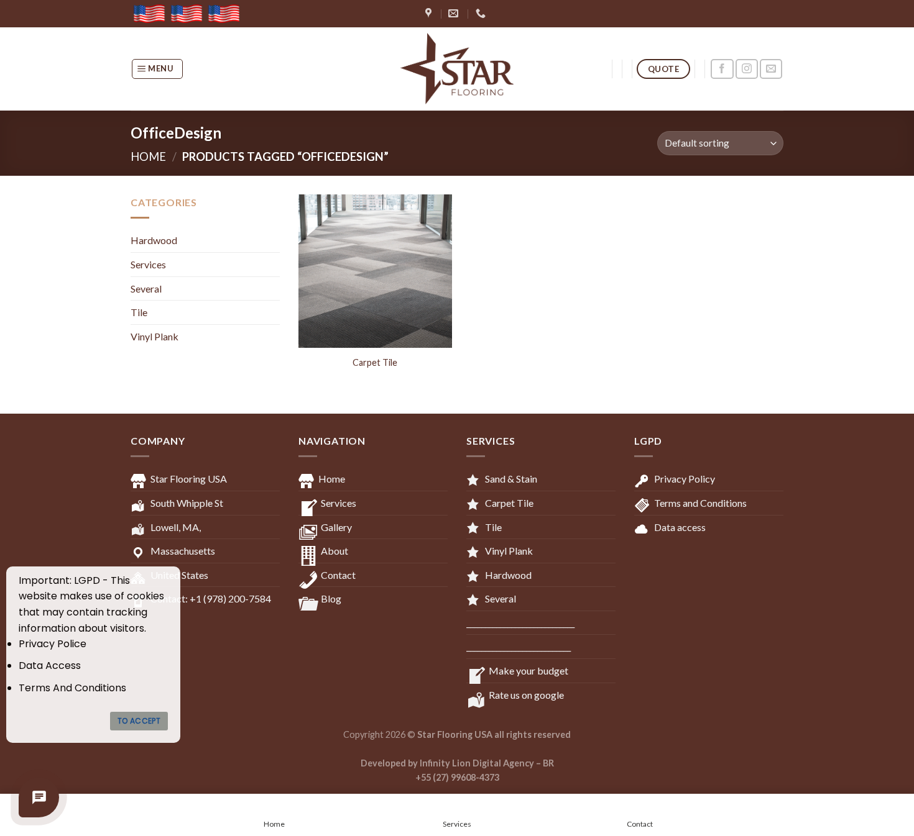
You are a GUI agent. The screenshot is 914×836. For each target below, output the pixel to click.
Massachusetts (182, 551)
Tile (139, 312)
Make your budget (528, 670)
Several (146, 288)
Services (148, 264)
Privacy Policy (684, 478)
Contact (338, 575)
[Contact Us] (39, 797)
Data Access (50, 665)
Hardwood (154, 240)
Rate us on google (526, 695)
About (334, 551)
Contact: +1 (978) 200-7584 (210, 598)
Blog (331, 598)
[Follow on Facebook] (722, 69)
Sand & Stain (511, 478)
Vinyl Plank (154, 336)
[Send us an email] (771, 69)
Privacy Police (52, 644)
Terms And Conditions (72, 688)
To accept (139, 721)
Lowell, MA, (175, 527)
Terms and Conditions (700, 503)
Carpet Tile (375, 362)
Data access (680, 527)
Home (148, 156)
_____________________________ (520, 623)
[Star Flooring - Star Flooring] (457, 69)
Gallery (336, 527)
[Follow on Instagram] (747, 69)
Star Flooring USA (188, 478)
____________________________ (518, 646)
